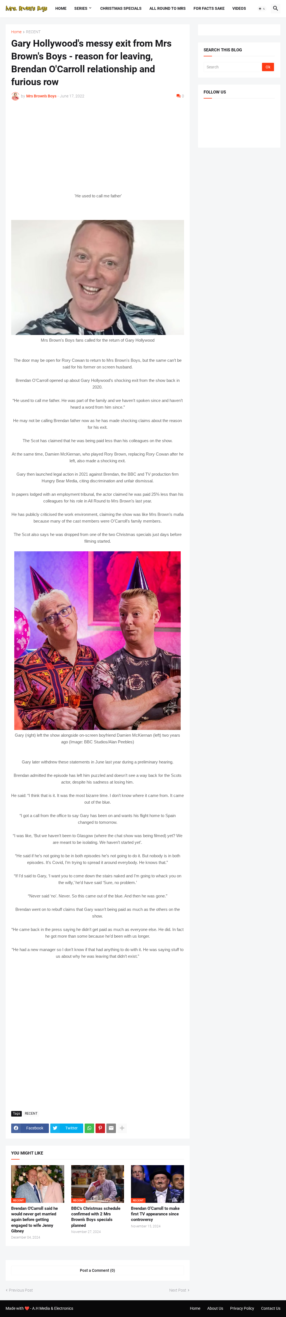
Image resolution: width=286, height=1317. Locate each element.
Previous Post (21, 1290)
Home (60, 8)
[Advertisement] (97, 146)
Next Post (177, 1290)
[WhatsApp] (89, 1128)
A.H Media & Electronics (52, 1308)
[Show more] (122, 1128)
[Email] (111, 1128)
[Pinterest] (100, 1128)
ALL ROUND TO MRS (167, 8)
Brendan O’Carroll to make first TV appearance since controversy (155, 1214)
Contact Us (270, 1308)
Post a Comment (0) (97, 1270)
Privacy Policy (242, 1308)
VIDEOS (239, 8)
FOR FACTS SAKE (209, 8)
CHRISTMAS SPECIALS (121, 8)
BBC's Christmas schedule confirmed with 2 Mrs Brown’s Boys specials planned (95, 1217)
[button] (262, 8)
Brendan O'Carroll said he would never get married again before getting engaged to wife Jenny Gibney (34, 1220)
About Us (215, 1308)
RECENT (33, 32)
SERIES (80, 8)
